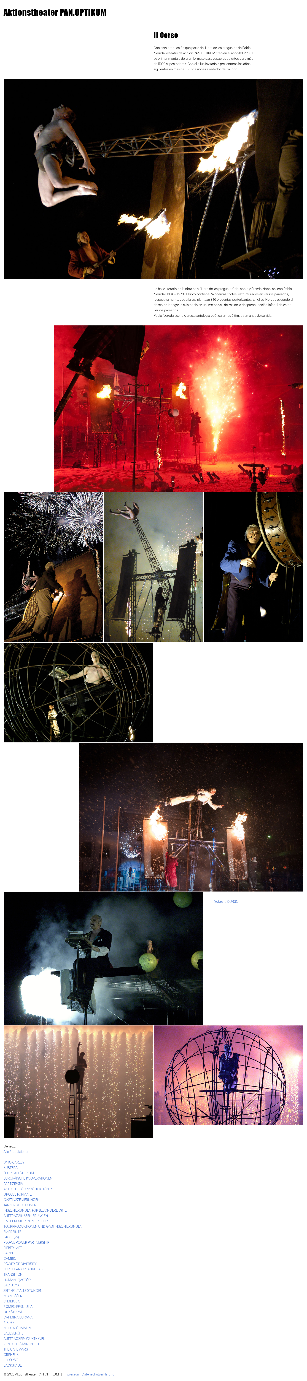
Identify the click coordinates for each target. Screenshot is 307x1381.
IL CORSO (11, 1360)
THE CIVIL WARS (16, 1349)
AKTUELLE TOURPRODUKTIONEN (28, 1189)
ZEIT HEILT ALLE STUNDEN (23, 1291)
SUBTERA (11, 1168)
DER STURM (13, 1312)
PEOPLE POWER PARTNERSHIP (26, 1242)
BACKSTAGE (13, 1365)
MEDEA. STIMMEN (17, 1328)
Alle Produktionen (16, 1152)
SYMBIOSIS (12, 1301)
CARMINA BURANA (18, 1317)
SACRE (9, 1253)
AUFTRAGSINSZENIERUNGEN (26, 1216)
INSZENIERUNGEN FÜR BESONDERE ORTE (35, 1210)
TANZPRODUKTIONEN (20, 1205)
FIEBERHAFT (13, 1248)
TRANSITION (13, 1275)
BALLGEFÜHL (13, 1333)
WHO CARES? (14, 1162)
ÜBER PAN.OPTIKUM (19, 1173)
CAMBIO (10, 1258)
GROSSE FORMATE (18, 1194)
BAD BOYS (11, 1285)
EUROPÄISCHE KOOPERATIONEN (28, 1178)
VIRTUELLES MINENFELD (22, 1344)
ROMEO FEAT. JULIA (18, 1307)
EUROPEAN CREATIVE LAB (23, 1269)
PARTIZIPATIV (13, 1184)
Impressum (72, 1374)
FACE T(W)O (12, 1237)
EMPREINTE (12, 1232)
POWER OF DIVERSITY (20, 1264)
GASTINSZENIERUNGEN (22, 1200)
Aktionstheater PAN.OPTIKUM (55, 12)
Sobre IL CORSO (226, 902)
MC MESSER (13, 1296)
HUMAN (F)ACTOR (17, 1280)
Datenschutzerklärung (98, 1374)
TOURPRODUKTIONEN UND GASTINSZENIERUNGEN (43, 1226)
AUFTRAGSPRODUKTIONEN (24, 1339)
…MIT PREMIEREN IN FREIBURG (27, 1221)
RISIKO (9, 1323)
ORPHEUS (11, 1355)
